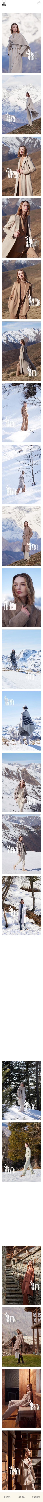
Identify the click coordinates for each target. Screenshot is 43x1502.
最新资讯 (21, 1497)
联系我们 (7, 1497)
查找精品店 (36, 1497)
